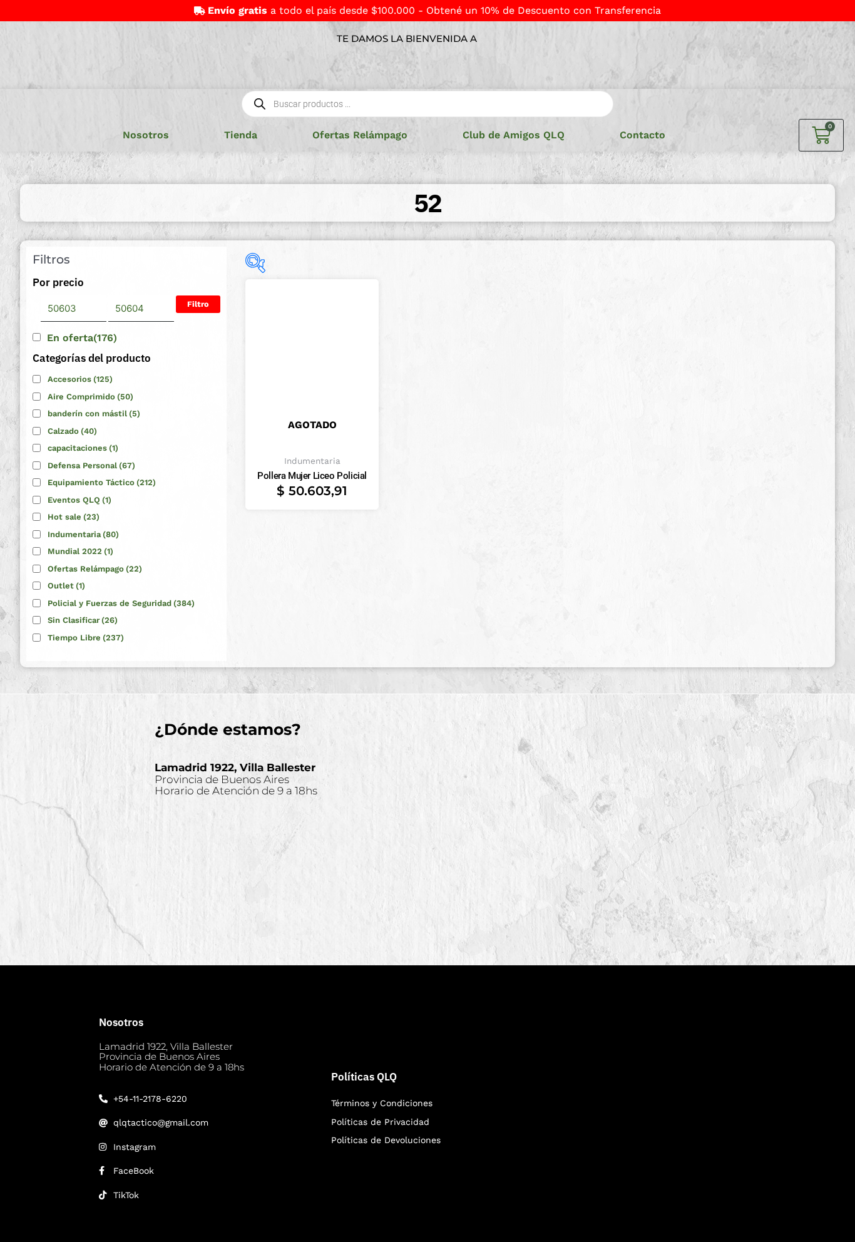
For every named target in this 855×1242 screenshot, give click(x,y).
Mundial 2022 (80, 551)
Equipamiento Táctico (102, 482)
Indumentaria (83, 534)
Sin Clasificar (83, 620)
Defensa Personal (91, 465)
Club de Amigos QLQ (514, 135)
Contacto (642, 135)
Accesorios (80, 379)
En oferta (82, 338)
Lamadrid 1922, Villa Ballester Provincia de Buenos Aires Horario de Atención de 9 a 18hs (171, 1056)
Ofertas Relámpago (359, 135)
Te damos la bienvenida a (407, 38)
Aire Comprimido (90, 396)
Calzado (72, 431)
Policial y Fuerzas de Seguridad (121, 603)
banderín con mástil (94, 413)
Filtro (198, 304)
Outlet (66, 585)
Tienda (240, 135)
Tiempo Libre (86, 637)
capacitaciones (83, 448)
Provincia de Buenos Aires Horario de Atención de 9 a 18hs (236, 779)
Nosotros (146, 135)
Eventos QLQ (79, 500)
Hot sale (74, 516)
